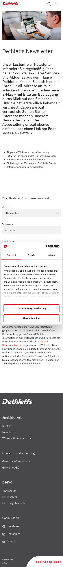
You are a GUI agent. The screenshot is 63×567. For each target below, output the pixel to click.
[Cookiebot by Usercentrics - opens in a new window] (46, 247)
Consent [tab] (11, 255)
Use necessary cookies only (31, 308)
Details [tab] (31, 255)
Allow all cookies (31, 318)
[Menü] (56, 4)
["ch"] (17, 401)
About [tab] (51, 255)
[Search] (49, 4)
